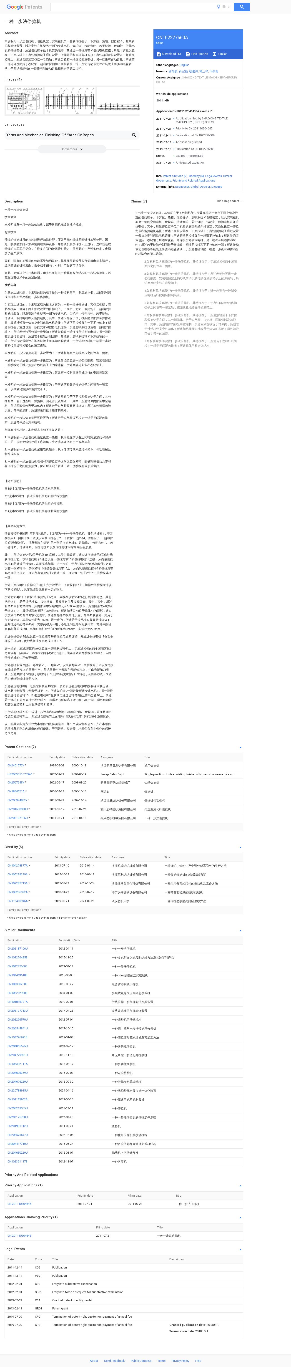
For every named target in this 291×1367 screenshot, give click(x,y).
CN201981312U (18, 1126)
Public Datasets (141, 1360)
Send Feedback (114, 1360)
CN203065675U (18, 1046)
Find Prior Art (199, 54)
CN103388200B (18, 984)
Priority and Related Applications (194, 180)
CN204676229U (18, 1081)
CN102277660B (18, 966)
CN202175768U (18, 1117)
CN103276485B (18, 957)
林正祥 (203, 71)
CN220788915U (18, 1090)
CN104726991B (18, 1037)
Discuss (216, 186)
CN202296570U (18, 1019)
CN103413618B (18, 975)
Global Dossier (200, 186)
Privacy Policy (180, 1360)
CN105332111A (18, 1064)
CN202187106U (18, 818)
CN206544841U (18, 1028)
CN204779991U (18, 1055)
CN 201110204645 (19, 1203)
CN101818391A (18, 1001)
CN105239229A (18, 874)
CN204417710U (18, 1143)
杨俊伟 (193, 71)
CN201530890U (18, 809)
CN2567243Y (16, 782)
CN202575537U (18, 1135)
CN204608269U (18, 1072)
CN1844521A (16, 791)
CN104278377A (18, 865)
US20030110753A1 (20, 774)
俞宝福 (183, 71)
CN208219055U (18, 1108)
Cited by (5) (196, 176)
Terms (162, 1360)
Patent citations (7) (175, 176)
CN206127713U (18, 1010)
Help (198, 1360)
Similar (222, 54)
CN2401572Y (16, 765)
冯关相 (214, 71)
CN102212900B (18, 993)
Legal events (213, 176)
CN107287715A (18, 883)
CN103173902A (18, 1099)
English (184, 65)
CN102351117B (18, 1161)
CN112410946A (18, 901)
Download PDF (172, 54)
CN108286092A (18, 892)
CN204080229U (18, 1152)
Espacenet (182, 186)
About (94, 1360)
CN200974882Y (18, 800)
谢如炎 (173, 71)
